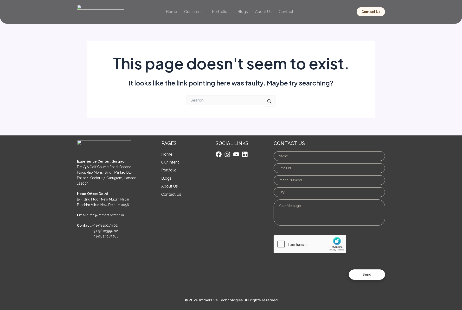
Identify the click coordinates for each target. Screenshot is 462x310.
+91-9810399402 (105, 231)
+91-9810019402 (105, 225)
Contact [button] (286, 11)
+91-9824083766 (105, 236)
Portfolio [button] (219, 11)
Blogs (242, 11)
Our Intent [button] (193, 11)
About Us (263, 11)
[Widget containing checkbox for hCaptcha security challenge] (310, 244)
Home (171, 11)
